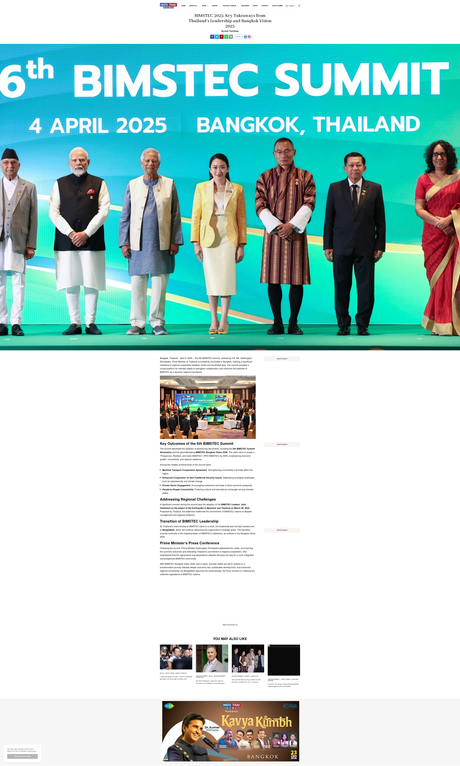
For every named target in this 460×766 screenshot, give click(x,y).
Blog (162, 673)
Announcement (202, 676)
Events (247, 676)
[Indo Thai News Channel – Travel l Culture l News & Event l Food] (168, 6)
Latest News (169, 673)
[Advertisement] (282, 401)
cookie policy (32, 751)
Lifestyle (199, 677)
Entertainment (219, 676)
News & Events (181, 673)
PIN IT (209, 407)
